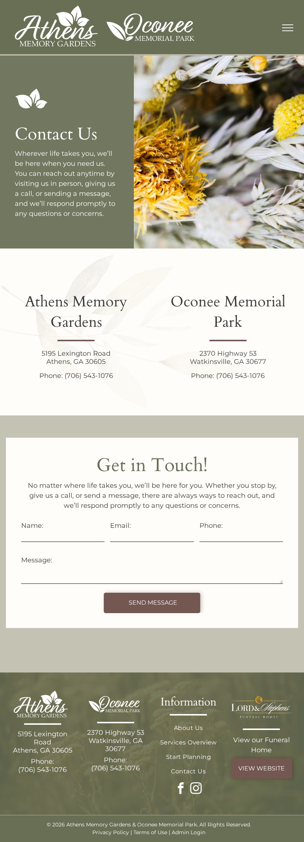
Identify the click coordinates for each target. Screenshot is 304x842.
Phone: (211, 526)
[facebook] (181, 789)
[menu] (287, 27)
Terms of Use (150, 832)
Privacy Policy (110, 832)
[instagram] (196, 789)
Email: (120, 526)
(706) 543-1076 (89, 376)
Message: (36, 560)
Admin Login (188, 832)
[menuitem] (188, 728)
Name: (32, 526)
